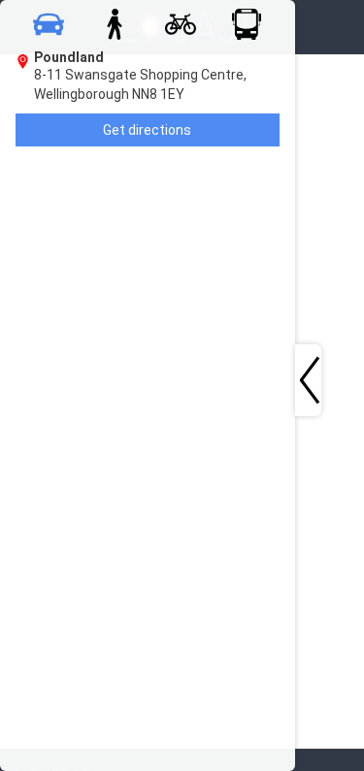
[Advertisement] (182, 326)
